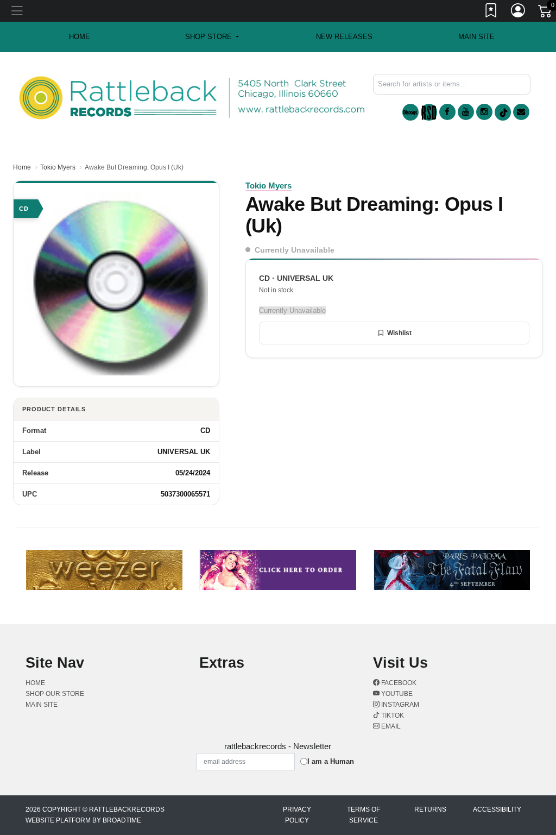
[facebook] (447, 112)
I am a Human (330, 761)
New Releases (344, 37)
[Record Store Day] (429, 112)
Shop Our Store (55, 694)
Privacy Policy (297, 815)
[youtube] (466, 112)
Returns (430, 809)
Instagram (399, 704)
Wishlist (399, 333)
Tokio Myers (57, 167)
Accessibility (497, 809)
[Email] (521, 112)
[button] (212, 37)
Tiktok (392, 715)
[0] (545, 13)
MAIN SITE (476, 37)
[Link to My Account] (518, 12)
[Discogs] (410, 112)
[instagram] (484, 112)
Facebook (398, 683)
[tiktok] (503, 112)
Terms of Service (363, 815)
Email (390, 726)
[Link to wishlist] (491, 12)
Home (22, 167)
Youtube (396, 694)
